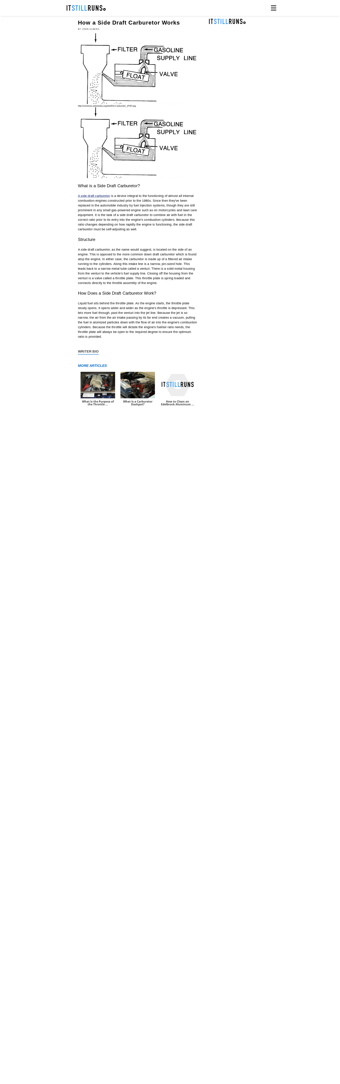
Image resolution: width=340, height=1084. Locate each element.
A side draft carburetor (94, 196)
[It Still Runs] (86, 8)
